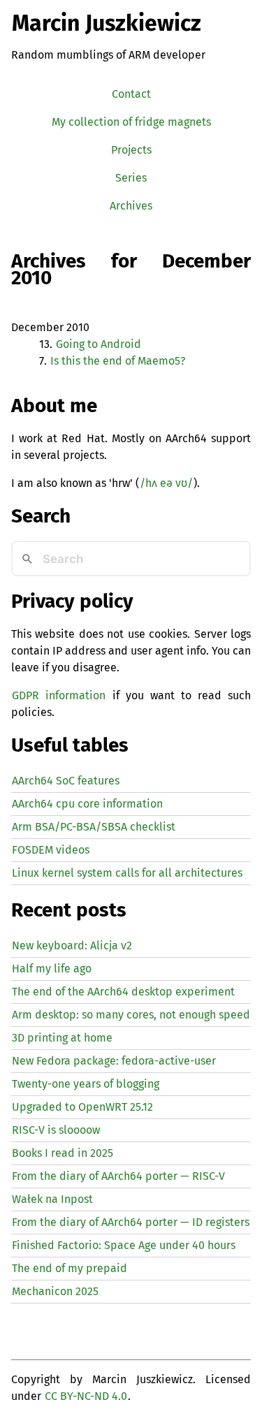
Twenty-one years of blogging (85, 1083)
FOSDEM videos (50, 849)
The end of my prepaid (69, 1268)
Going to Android (98, 344)
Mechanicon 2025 (55, 1291)
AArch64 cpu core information (87, 803)
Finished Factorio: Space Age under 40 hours (123, 1245)
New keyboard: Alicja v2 (72, 945)
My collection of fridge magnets (131, 122)
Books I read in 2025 (62, 1153)
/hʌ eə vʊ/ (166, 483)
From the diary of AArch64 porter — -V (118, 1176)
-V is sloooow (56, 1130)
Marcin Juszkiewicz (106, 23)
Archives (131, 205)
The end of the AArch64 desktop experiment (123, 991)
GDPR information (58, 695)
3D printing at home (62, 1037)
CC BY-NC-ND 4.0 (86, 1396)
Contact (131, 94)
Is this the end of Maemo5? (117, 360)
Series (131, 177)
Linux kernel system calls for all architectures (127, 872)
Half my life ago (52, 968)
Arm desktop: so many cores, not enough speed (131, 1014)
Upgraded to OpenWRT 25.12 (82, 1107)
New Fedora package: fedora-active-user (114, 1060)
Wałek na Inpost (52, 1199)
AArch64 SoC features (65, 780)
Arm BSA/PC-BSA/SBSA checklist (93, 826)
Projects (131, 149)
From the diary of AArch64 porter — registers (130, 1222)
